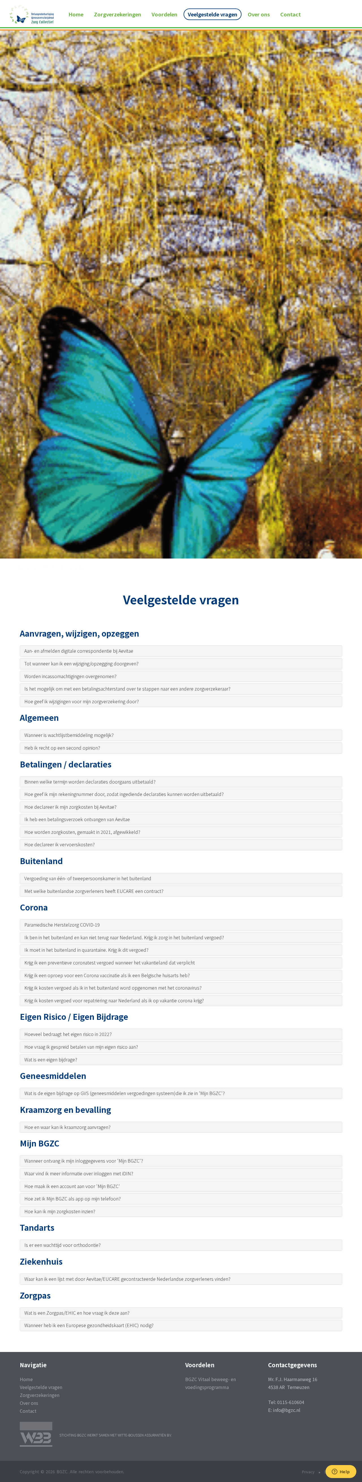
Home (75, 14)
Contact (290, 14)
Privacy (308, 1471)
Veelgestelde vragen (212, 14)
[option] (181, 401)
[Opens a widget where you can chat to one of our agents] (340, 1472)
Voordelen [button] (164, 14)
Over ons (259, 14)
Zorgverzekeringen (117, 14)
